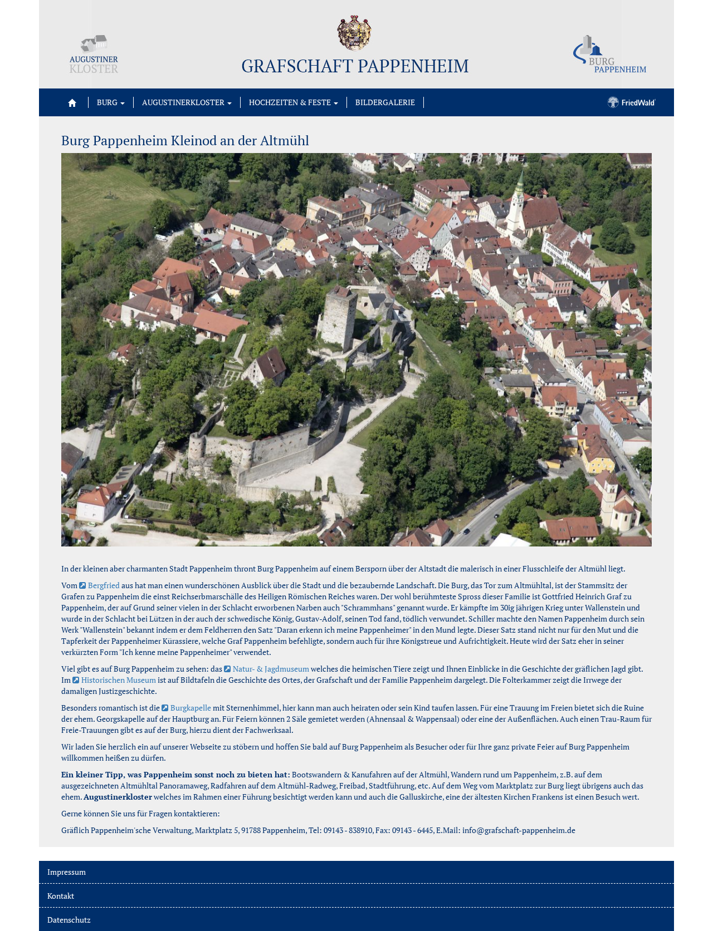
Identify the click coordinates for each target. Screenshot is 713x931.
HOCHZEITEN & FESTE (291, 102)
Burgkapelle (190, 707)
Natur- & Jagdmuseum (271, 668)
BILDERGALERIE (385, 102)
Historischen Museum (118, 679)
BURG (108, 102)
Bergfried (104, 585)
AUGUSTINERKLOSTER (184, 102)
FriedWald (629, 101)
